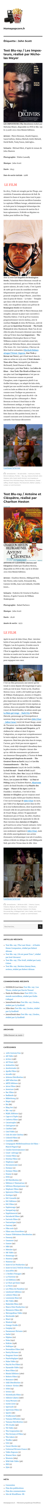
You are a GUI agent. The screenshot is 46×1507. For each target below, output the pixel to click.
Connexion (10, 1485)
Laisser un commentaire (12, 485)
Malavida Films (12, 1304)
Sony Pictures (11, 1401)
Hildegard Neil (19, 911)
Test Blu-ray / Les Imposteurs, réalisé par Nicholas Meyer (23, 54)
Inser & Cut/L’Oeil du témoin (18, 1268)
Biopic (8, 1101)
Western (9, 1458)
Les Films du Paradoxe (15, 1289)
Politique (9, 1346)
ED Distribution (12, 1180)
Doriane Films (12, 1171)
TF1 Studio (10, 1425)
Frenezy (9, 1237)
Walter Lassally (35, 483)
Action (8, 1059)
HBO (8, 1246)
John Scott (13, 478)
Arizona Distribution (14, 1077)
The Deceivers (24, 483)
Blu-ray (24, 476)
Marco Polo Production (15, 1307)
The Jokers (10, 1437)
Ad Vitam (9, 1062)
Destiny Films (11, 1159)
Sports (8, 1413)
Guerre (37, 904)
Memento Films (12, 1310)
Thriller (17, 476)
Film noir (9, 1228)
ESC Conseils (11, 1198)
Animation (10, 1065)
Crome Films (11, 1156)
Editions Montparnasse (15, 1186)
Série (8, 1389)
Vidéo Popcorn (12, 1452)
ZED (7, 1464)
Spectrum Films (12, 1410)
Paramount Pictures (14, 1331)
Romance (10, 1379)
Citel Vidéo (10, 1132)
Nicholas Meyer (18, 480)
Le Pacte (9, 1286)
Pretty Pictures (12, 1352)
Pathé (8, 1334)
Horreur (9, 1259)
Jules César (28, 801)
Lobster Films (11, 1295)
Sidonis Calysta (12, 1398)
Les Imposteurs (32, 478)
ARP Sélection (11, 1080)
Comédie (9, 1141)
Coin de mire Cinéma (14, 1135)
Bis (7, 1104)
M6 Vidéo (10, 1301)
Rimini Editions (9, 476)
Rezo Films (10, 1370)
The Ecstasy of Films (14, 1434)
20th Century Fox (13, 1053)
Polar (8, 1340)
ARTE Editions (12, 1083)
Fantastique (11, 1222)
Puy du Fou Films (13, 1364)
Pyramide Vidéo (12, 1367)
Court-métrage (12, 1153)
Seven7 (9, 1392)
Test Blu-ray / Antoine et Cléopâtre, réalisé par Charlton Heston (22, 497)
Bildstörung (11, 1098)
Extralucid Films (12, 1216)
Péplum (12, 907)
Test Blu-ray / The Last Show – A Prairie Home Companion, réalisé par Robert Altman (23, 948)
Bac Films (10, 1092)
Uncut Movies (11, 1446)
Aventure (31, 474)
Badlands (9, 1095)
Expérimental (11, 1213)
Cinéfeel (9, 1129)
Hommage (10, 1256)
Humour (9, 1262)
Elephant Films (12, 1189)
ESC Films (10, 1204)
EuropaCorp (11, 1210)
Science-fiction (12, 1386)
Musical (9, 1322)
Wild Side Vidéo (12, 1461)
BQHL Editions (12, 1113)
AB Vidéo (9, 1056)
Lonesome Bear (12, 1298)
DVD (7, 1177)
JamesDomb (11, 474)
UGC (7, 1443)
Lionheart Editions (14, 1292)
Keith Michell (22, 478)
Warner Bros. (11, 1455)
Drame (37, 474)
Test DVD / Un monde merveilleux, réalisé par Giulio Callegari (21, 996)
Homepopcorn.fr (14, 28)
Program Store (12, 1355)
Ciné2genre (10, 1125)
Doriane (9, 1168)
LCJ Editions (11, 1280)
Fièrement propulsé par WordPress (29, 1503)
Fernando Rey (8, 911)
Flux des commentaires (15, 1491)
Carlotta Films (12, 1119)
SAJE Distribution (13, 1383)
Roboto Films (11, 1376)
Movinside (10, 1316)
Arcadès (9, 1074)
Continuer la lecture (12, 468)
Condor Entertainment (15, 1150)
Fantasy (9, 1225)
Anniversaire (11, 1068)
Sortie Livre (11, 1404)
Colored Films (11, 1138)
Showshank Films (13, 1395)
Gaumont (10, 1240)
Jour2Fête (10, 1271)
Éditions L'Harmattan (15, 1183)
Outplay (9, 1328)
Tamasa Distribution (14, 1422)
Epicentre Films (12, 1192)
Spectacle (10, 1407)
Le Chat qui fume (13, 1283)
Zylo (7, 1467)
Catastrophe (11, 1122)
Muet (8, 1319)
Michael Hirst (8, 480)
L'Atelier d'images (13, 1274)
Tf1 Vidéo (9, 1428)
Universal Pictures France (16, 1449)
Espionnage (11, 1207)
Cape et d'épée (12, 1116)
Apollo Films (11, 1071)
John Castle (29, 911)
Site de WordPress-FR (15, 1494)
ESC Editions (11, 1201)
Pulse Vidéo (10, 1361)
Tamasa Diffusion (13, 1419)
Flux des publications (15, 1488)
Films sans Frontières (15, 1231)
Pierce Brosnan (30, 480)
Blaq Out (9, 1107)
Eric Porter (32, 909)
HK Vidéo (10, 1252)
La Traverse (11, 1277)
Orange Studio (12, 1325)
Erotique (9, 1195)
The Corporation (13, 1431)
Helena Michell (32, 476)
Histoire (6, 907)
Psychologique (12, 1358)
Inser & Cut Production (15, 1265)
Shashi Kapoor (14, 483)
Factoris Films (12, 1219)
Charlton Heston (22, 909)
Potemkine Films (13, 1349)
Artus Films (10, 1086)
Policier (9, 1343)
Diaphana (10, 1162)
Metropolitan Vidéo (14, 1313)
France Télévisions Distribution (19, 1234)
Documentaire (12, 1165)
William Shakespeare (11, 913)
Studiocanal (11, 1416)
